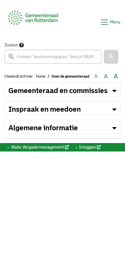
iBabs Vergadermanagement (37, 147)
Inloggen (87, 147)
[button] (111, 57)
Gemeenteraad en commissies (58, 91)
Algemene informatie (43, 128)
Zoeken (11, 45)
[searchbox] (52, 57)
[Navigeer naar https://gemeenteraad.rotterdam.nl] (33, 22)
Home (40, 76)
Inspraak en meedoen (44, 109)
